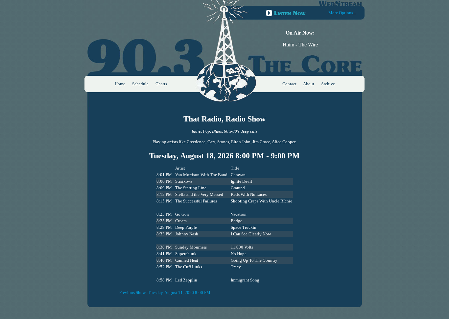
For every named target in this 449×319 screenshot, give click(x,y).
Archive (328, 83)
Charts (161, 83)
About (308, 83)
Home (120, 83)
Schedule (140, 83)
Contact (289, 83)
